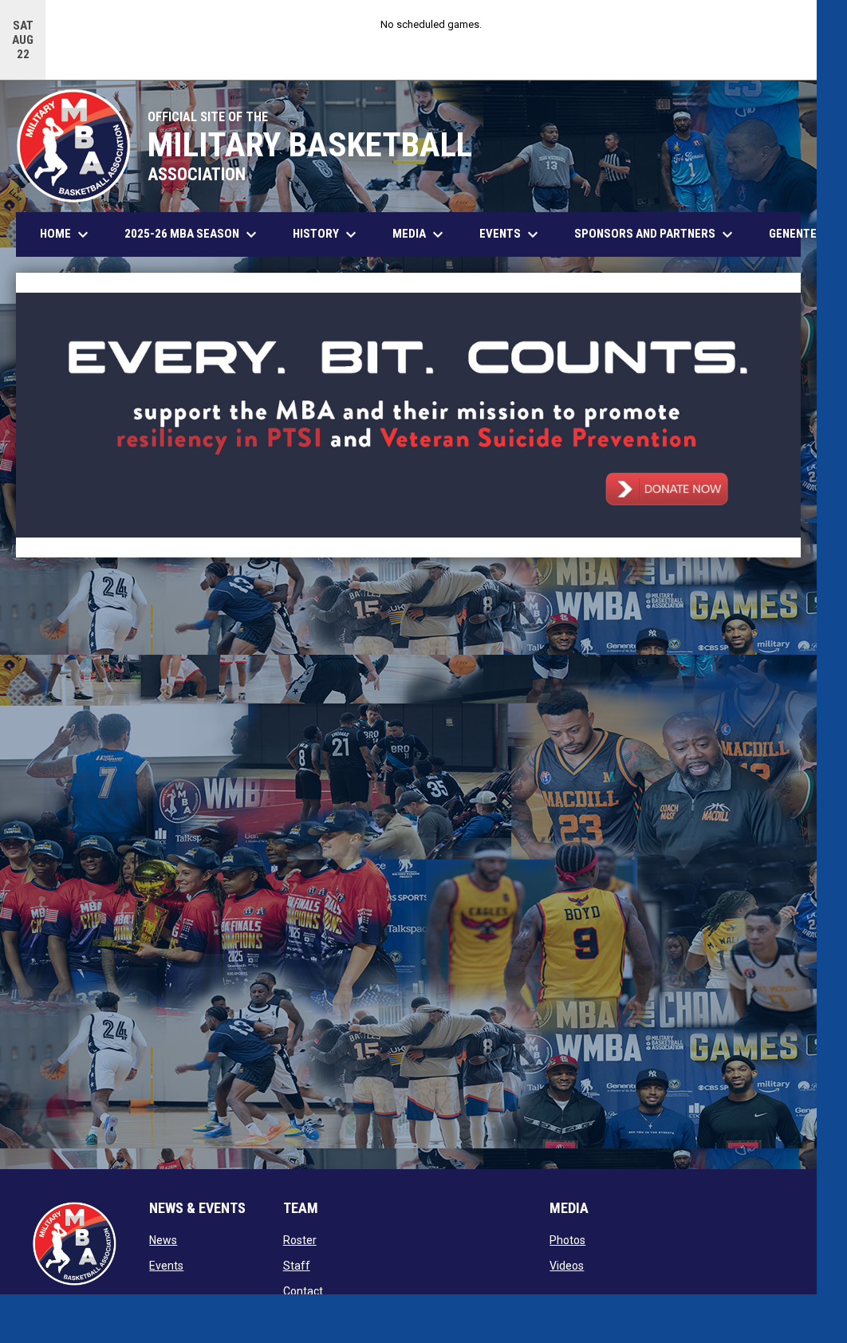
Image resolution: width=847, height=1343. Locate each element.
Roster (300, 1240)
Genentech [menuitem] (806, 233)
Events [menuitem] (510, 234)
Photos (567, 1240)
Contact (303, 1291)
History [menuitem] (326, 234)
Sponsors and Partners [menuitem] (655, 234)
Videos (567, 1265)
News (163, 1240)
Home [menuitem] (66, 234)
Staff (296, 1265)
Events (166, 1265)
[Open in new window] (408, 415)
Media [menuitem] (419, 234)
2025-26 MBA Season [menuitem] (192, 234)
